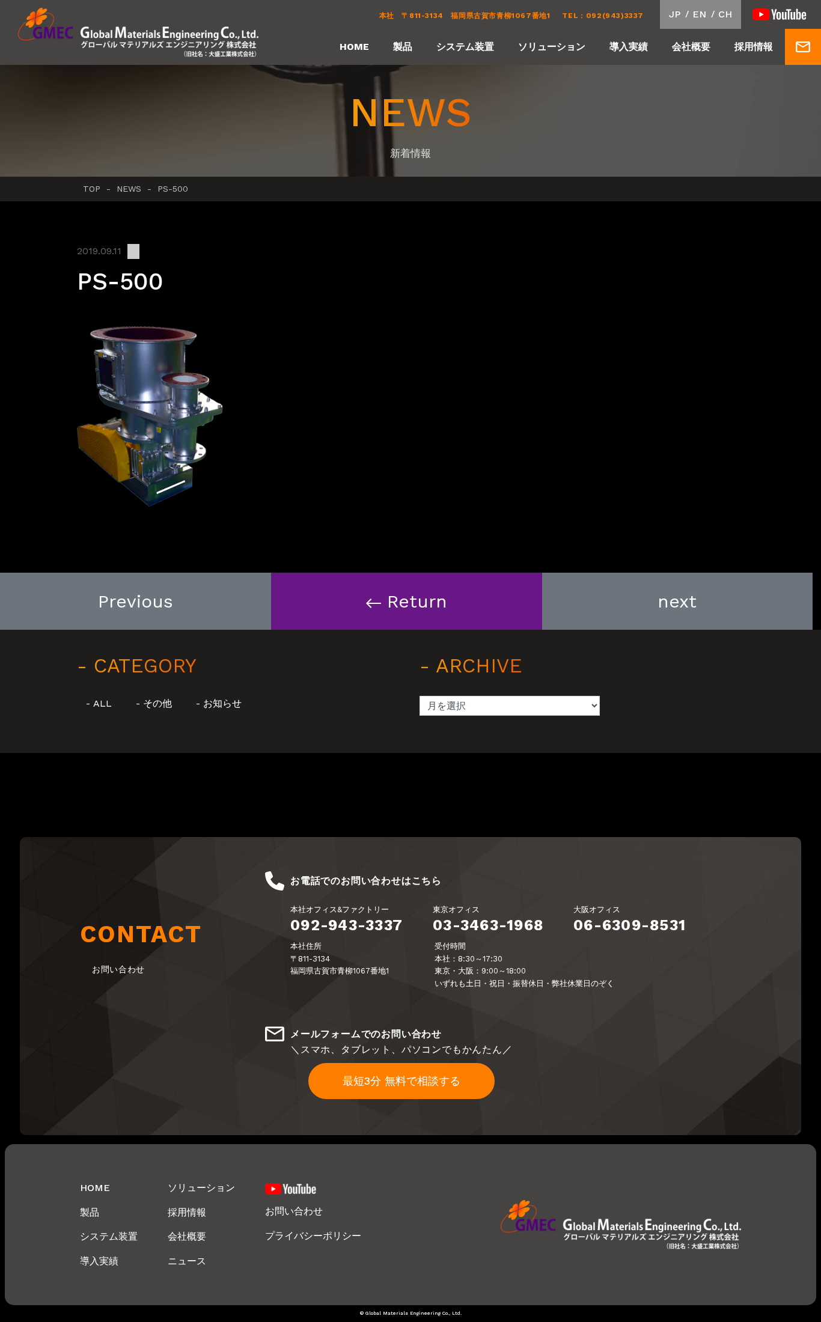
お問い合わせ (294, 1211)
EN (699, 14)
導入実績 (628, 46)
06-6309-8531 (629, 925)
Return (417, 601)
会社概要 (691, 46)
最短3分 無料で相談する (401, 1080)
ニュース (187, 1261)
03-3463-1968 (488, 925)
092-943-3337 (346, 925)
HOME (354, 46)
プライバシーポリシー (313, 1235)
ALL (102, 703)
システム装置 (465, 46)
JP (674, 14)
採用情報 (753, 46)
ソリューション (551, 46)
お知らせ (222, 703)
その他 (157, 703)
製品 (402, 46)
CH (725, 14)
